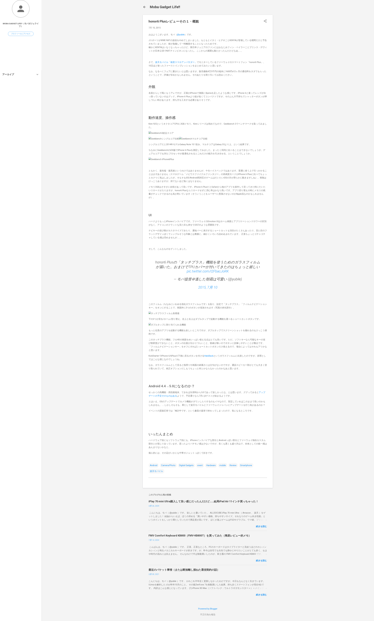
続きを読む (261, 526)
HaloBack (208, 356)
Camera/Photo (168, 465)
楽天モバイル (156, 471)
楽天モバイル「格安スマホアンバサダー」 (176, 62)
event (200, 465)
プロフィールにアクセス (20, 34)
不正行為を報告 (207, 614)
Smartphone (246, 465)
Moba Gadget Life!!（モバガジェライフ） (21, 24)
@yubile (181, 34)
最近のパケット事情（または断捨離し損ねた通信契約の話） (184, 569)
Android (153, 465)
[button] (265, 21)
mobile (222, 465)
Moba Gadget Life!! (165, 7)
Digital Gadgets (186, 465)
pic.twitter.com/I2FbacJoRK (208, 271)
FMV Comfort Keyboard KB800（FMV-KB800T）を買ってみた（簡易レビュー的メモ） (200, 535)
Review (233, 465)
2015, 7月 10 (207, 287)
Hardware (211, 465)
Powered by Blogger (207, 608)
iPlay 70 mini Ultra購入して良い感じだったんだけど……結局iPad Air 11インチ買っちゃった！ (203, 501)
